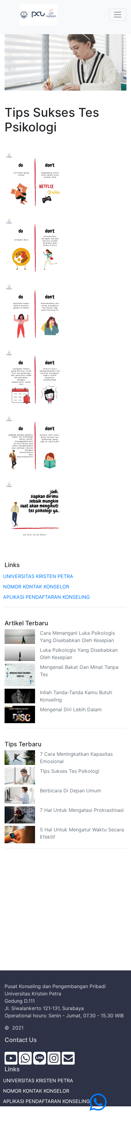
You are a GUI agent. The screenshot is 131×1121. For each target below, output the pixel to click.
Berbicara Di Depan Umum (70, 790)
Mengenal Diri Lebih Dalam (71, 709)
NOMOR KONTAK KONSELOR (37, 587)
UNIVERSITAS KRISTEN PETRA (39, 576)
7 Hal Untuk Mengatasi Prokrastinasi (82, 810)
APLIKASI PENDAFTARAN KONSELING (47, 597)
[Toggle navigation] (117, 15)
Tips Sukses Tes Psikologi (69, 771)
